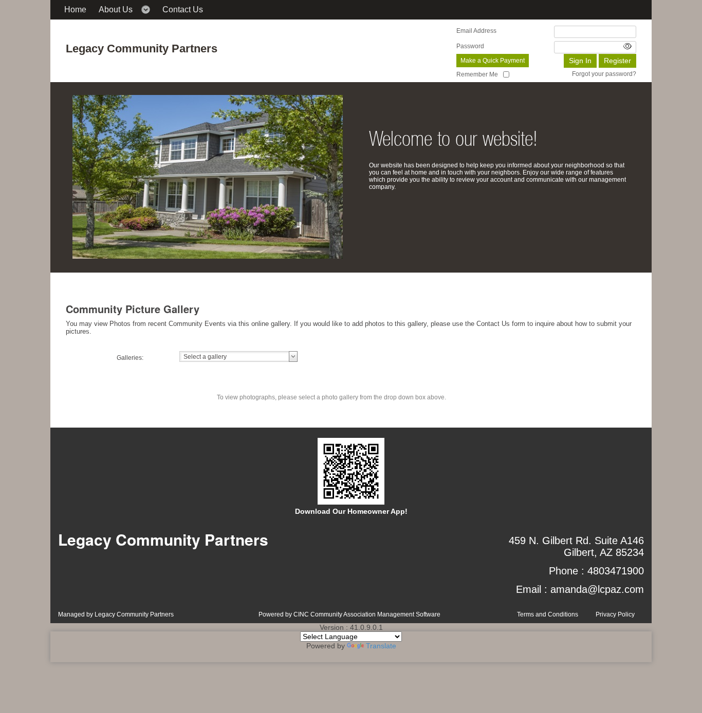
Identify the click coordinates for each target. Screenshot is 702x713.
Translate (381, 646)
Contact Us (182, 9)
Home (75, 9)
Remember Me (477, 74)
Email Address (476, 30)
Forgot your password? (604, 74)
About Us (116, 9)
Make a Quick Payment (492, 60)
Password (470, 46)
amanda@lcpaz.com (597, 589)
